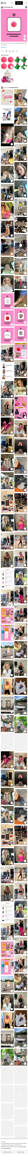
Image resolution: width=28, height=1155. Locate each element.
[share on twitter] (13, 51)
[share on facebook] (6, 51)
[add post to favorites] (25, 39)
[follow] (26, 7)
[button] (26, 3)
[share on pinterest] (10, 51)
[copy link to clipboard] (16, 51)
